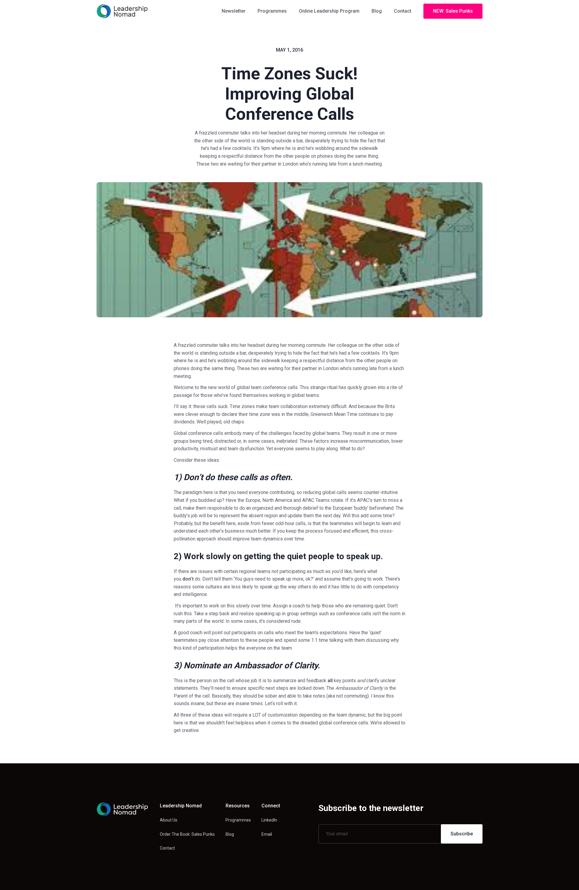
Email (266, 834)
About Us (168, 820)
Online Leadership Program (329, 11)
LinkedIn (269, 820)
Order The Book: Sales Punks (187, 834)
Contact (402, 11)
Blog (377, 11)
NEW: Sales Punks (453, 11)
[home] (122, 11)
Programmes (272, 11)
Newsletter (233, 11)
